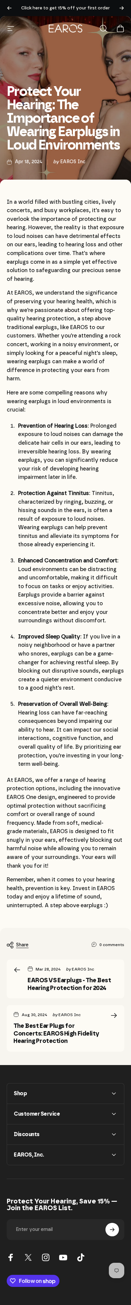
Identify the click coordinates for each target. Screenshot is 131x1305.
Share (22, 945)
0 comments (111, 944)
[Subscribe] (112, 1229)
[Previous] (9, 8)
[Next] (121, 8)
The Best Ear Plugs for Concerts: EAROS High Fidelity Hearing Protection (56, 1033)
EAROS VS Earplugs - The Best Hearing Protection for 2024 (69, 984)
